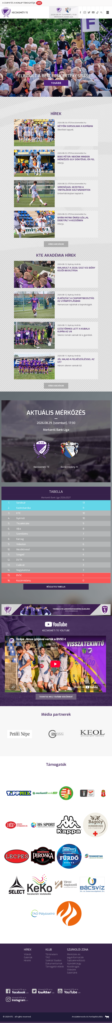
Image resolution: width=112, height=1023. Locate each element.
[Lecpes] (16, 860)
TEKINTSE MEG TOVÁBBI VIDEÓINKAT (56, 697)
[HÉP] (16, 828)
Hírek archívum (56, 244)
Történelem (52, 958)
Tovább (56, 83)
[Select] (17, 888)
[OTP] (45, 796)
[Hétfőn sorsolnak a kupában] (34, 145)
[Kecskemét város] (103, 796)
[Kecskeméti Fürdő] (69, 860)
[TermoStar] (95, 860)
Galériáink (72, 976)
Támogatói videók (55, 970)
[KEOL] (56, 733)
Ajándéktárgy (74, 967)
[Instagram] (84, 12)
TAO (48, 961)
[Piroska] (42, 860)
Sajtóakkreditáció (76, 964)
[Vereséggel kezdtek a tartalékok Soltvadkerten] (34, 206)
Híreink (27, 964)
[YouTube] (93, 12)
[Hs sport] (42, 828)
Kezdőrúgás (73, 970)
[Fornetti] (69, 917)
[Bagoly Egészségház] (95, 828)
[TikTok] (97, 12)
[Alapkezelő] (66, 888)
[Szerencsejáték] (18, 796)
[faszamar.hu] (106, 1020)
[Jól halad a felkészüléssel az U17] (34, 378)
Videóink (71, 973)
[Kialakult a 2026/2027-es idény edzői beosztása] (34, 287)
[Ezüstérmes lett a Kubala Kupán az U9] (34, 348)
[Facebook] (80, 12)
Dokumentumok (54, 967)
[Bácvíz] (92, 888)
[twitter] (89, 12)
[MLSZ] (66, 796)
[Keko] (39, 888)
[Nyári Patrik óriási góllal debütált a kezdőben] (34, 236)
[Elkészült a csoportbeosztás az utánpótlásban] (34, 317)
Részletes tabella (56, 587)
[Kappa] (69, 828)
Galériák (28, 961)
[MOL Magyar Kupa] (87, 796)
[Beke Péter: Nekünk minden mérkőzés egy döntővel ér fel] (34, 175)
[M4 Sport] (19, 738)
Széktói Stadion (54, 964)
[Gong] (92, 733)
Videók (27, 958)
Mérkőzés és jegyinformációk (75, 960)
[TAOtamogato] (42, 917)
